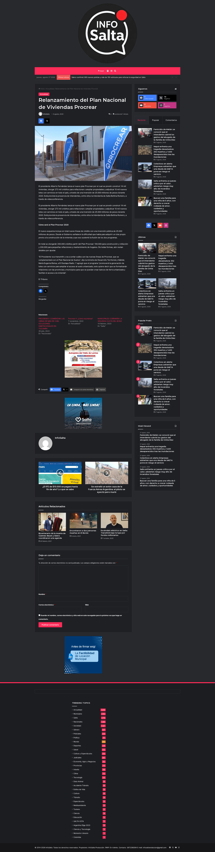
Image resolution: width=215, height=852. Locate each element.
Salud (76, 750)
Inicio (42, 89)
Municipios (78, 714)
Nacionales (78, 722)
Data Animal (78, 781)
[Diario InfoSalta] (107, 33)
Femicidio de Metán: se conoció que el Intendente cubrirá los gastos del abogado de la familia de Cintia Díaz (164, 134)
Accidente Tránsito (81, 785)
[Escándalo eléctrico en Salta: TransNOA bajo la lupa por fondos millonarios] (114, 520)
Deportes (77, 746)
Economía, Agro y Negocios (85, 762)
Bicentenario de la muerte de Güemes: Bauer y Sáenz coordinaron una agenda (52, 535)
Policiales (77, 734)
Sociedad (77, 726)
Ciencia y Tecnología (82, 829)
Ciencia (77, 813)
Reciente (141, 120)
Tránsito (77, 797)
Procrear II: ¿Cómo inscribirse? (80, 319)
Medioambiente (80, 805)
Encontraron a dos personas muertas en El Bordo (83, 532)
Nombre (42, 594)
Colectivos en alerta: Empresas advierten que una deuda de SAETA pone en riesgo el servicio (165, 169)
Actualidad (50, 89)
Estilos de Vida (79, 789)
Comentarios (171, 120)
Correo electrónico (47, 605)
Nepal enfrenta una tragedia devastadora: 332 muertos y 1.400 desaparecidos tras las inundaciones (164, 151)
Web (87, 605)
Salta (76, 718)
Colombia (77, 837)
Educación (78, 817)
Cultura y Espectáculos (83, 754)
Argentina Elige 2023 (82, 825)
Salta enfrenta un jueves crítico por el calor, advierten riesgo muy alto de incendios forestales (165, 186)
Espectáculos (79, 801)
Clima (76, 773)
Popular (155, 120)
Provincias (78, 766)
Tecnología (78, 777)
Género (76, 730)
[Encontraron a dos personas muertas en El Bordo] (83, 520)
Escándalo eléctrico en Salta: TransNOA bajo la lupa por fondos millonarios (114, 532)
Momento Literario (81, 833)
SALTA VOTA (79, 821)
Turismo (77, 809)
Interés (76, 770)
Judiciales (77, 758)
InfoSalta (46, 114)
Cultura (76, 793)
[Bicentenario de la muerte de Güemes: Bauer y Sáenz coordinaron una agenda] (52, 522)
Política (76, 738)
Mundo (76, 742)
